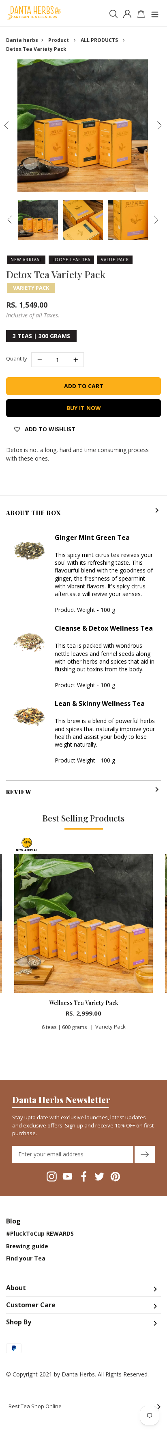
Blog (13, 1221)
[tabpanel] (83, 937)
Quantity (16, 358)
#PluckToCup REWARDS (40, 1233)
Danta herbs (22, 40)
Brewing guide (27, 1246)
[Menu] (155, 13)
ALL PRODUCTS (99, 40)
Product (58, 40)
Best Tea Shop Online (85, 1406)
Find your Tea (25, 1258)
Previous (6, 125)
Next (159, 125)
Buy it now (83, 408)
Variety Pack (31, 287)
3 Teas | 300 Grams (41, 336)
